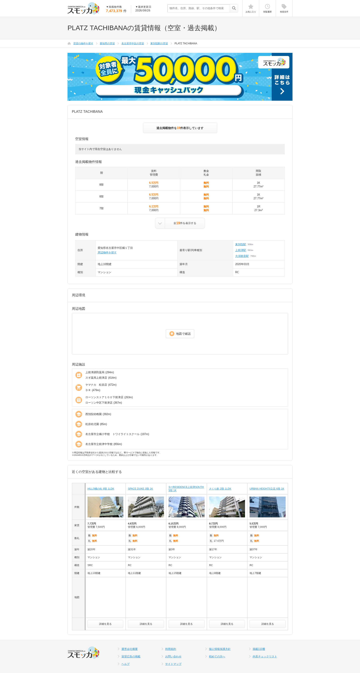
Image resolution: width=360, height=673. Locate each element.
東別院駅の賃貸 (159, 43)
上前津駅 (240, 250)
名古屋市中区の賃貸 (132, 43)
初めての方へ (217, 656)
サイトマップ (173, 664)
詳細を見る (105, 623)
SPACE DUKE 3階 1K (140, 488)
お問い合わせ (173, 656)
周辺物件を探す (107, 252)
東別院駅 (240, 244)
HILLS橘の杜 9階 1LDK (101, 488)
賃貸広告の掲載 (130, 656)
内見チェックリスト (265, 656)
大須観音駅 (242, 256)
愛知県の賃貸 (107, 43)
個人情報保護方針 (220, 649)
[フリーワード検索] (234, 8)
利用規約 (170, 649)
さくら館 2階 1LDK (220, 488)
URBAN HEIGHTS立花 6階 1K (267, 488)
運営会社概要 (129, 649)
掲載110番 (259, 649)
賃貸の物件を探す (83, 43)
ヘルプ (125, 664)
